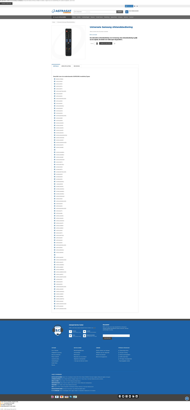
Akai (64, 384)
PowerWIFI (66, 386)
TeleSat (75, 390)
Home (53, 22)
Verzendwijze (77, 352)
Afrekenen (134, 6)
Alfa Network (72, 386)
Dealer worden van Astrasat (102, 350)
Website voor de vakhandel (102, 352)
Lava (74, 388)
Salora (67, 384)
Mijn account (130, 6)
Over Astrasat (55, 350)
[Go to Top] (187, 398)
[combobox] (95, 11)
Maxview (65, 382)
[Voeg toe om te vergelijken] (114, 43)
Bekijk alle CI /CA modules (90, 390)
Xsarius (61, 382)
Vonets (62, 386)
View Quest (69, 388)
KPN (70, 390)
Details (55, 66)
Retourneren (77, 354)
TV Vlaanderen (81, 390)
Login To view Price (106, 43)
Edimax (76, 386)
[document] (95, 2)
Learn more (72, 0)
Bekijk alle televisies (73, 384)
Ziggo (72, 390)
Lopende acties (55, 358)
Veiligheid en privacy (57, 352)
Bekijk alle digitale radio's (80, 388)
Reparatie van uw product (80, 356)
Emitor (79, 382)
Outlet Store (54, 363)
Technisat (85, 386)
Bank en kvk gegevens (101, 356)
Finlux (58, 384)
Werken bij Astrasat (100, 354)
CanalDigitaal (65, 390)
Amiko (72, 382)
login (137, 6)
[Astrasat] (62, 8)
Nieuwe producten (56, 354)
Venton (75, 382)
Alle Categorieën (60, 17)
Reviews (77, 66)
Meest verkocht (55, 356)
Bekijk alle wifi (90, 386)
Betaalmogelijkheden (79, 350)
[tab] (56, 66)
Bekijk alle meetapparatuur (86, 382)
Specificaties (66, 66)
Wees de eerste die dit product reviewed (99, 31)
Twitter (74, 335)
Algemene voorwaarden (79, 358)
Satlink (69, 382)
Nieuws (53, 365)
